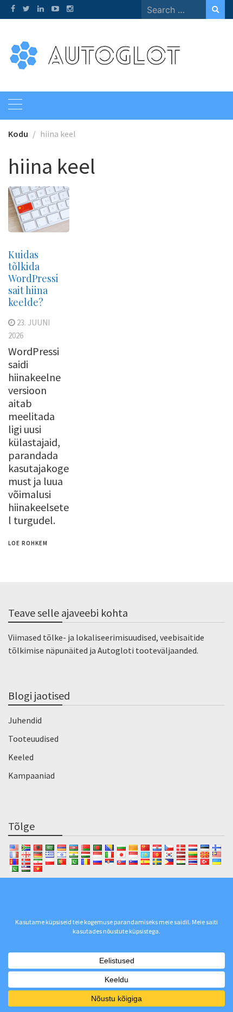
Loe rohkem (28, 543)
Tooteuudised (33, 738)
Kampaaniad (31, 775)
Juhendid (25, 720)
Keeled (21, 757)
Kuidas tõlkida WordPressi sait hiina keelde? (33, 278)
